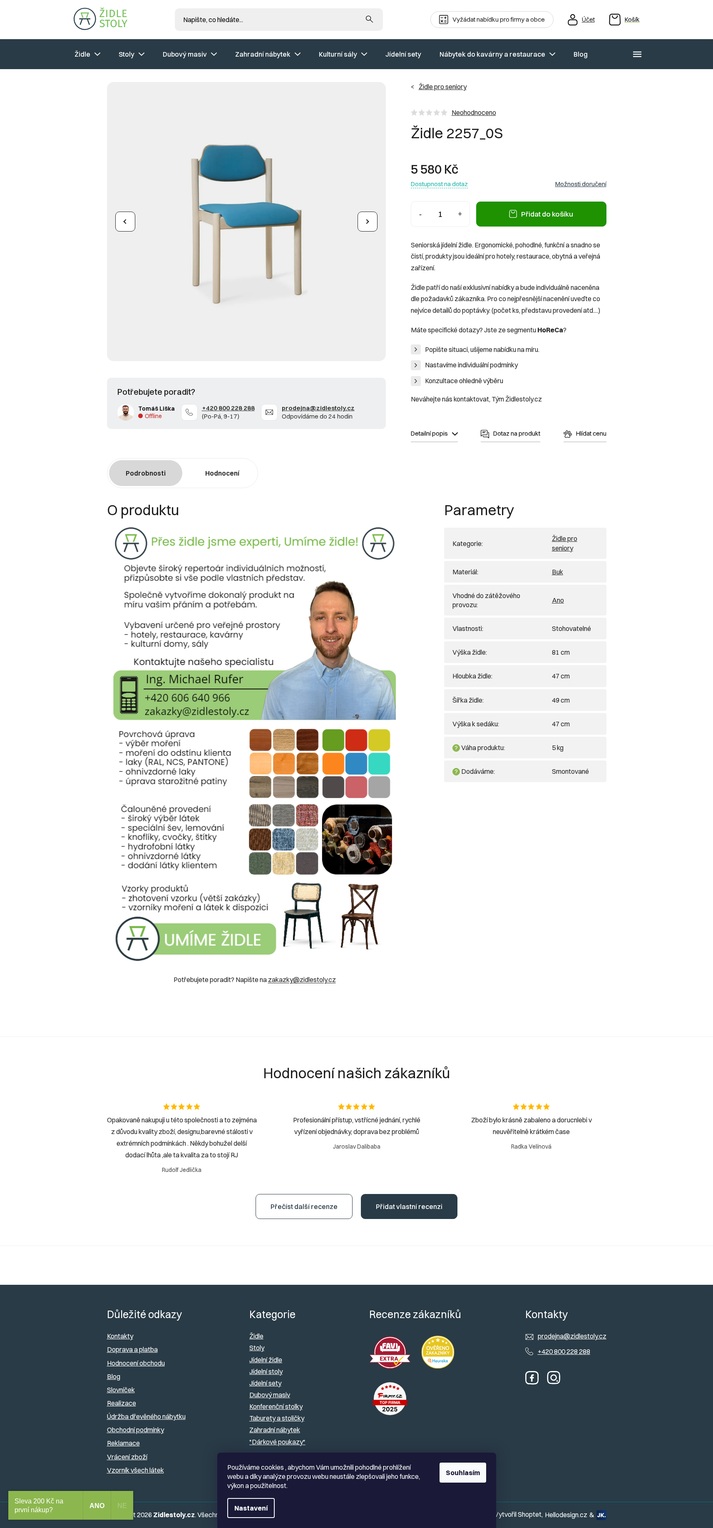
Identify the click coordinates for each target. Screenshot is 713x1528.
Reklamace (123, 1443)
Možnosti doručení (580, 184)
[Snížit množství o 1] (420, 214)
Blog (113, 1376)
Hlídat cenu (591, 433)
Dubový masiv (269, 1395)
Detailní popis (429, 433)
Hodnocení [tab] (222, 473)
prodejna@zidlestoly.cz (318, 408)
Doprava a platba (132, 1349)
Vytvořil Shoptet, (518, 1514)
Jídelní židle (265, 1360)
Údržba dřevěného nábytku (146, 1416)
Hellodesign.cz (566, 1515)
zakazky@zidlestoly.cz (302, 979)
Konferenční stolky (276, 1406)
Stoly (256, 1348)
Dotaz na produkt (516, 433)
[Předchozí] (125, 222)
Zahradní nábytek (274, 1430)
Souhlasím (463, 1472)
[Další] (368, 222)
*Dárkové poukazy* (277, 1442)
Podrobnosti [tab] (146, 473)
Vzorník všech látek (135, 1470)
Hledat (369, 19)
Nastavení (251, 1508)
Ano (558, 600)
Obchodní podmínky (135, 1430)
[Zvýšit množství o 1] (460, 214)
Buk (557, 572)
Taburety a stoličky (276, 1418)
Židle (256, 1336)
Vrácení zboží (127, 1457)
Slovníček (121, 1390)
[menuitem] (87, 54)
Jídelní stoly (266, 1371)
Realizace (121, 1403)
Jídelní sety (265, 1383)
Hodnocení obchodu (136, 1363)
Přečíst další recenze (304, 1206)
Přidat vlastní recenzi (409, 1206)
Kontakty (120, 1336)
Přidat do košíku (547, 213)
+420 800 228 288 (228, 408)
